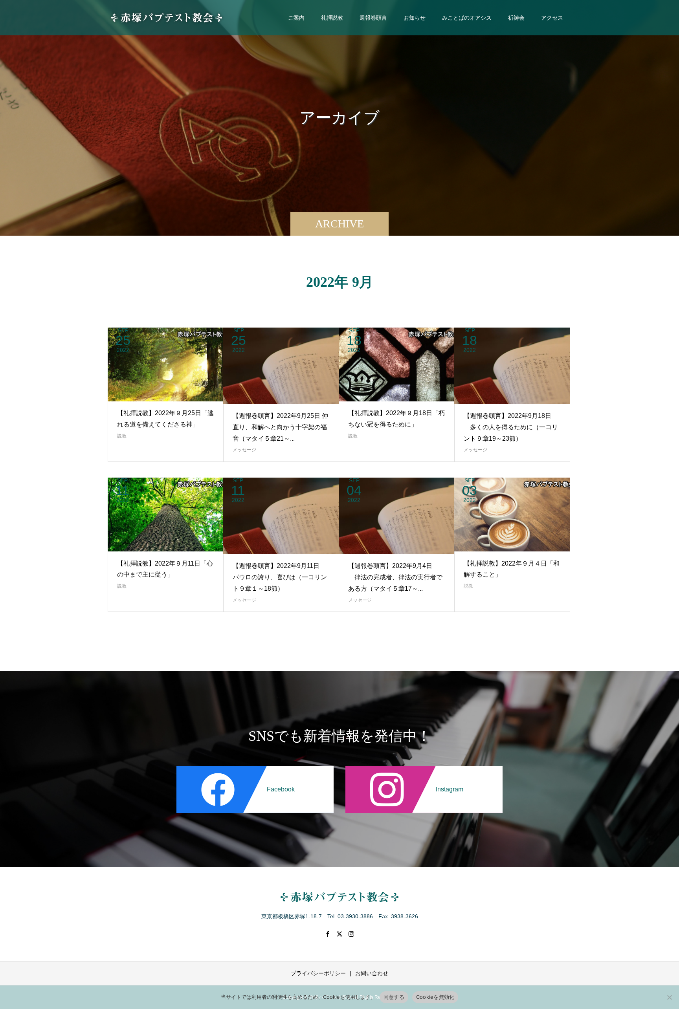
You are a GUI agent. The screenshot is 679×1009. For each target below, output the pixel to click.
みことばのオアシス (467, 18)
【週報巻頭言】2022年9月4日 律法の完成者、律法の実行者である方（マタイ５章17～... (395, 577)
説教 (122, 436)
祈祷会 (516, 18)
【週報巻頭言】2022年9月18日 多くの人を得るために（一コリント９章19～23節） (511, 427)
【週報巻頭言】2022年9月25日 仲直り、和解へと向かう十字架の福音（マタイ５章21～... (280, 427)
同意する (394, 997)
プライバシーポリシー (318, 973)
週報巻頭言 (373, 18)
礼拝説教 (332, 18)
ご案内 (296, 18)
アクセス (552, 18)
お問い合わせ (371, 973)
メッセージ (244, 449)
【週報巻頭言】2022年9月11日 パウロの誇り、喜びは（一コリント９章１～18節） (280, 577)
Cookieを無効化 (435, 997)
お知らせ (415, 18)
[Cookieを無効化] (669, 997)
